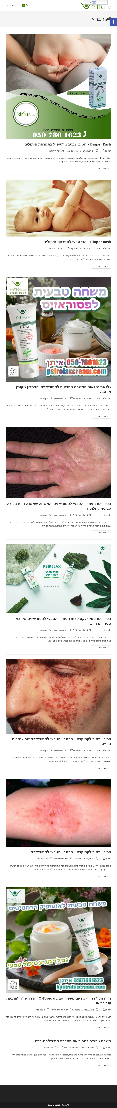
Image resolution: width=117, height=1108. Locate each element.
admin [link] (108, 150)
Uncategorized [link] (71, 1047)
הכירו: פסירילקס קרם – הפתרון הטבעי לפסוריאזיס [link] (71, 851)
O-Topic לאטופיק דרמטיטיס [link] (66, 1009)
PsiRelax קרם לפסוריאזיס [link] (67, 398)
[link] (113, 22)
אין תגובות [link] (43, 398)
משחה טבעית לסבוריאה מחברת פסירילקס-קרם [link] (73, 1041)
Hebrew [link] (88, 2)
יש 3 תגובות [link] (42, 858)
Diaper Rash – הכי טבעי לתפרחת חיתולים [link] (77, 241)
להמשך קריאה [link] (100, 169)
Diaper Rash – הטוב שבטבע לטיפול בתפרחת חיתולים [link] (67, 144)
